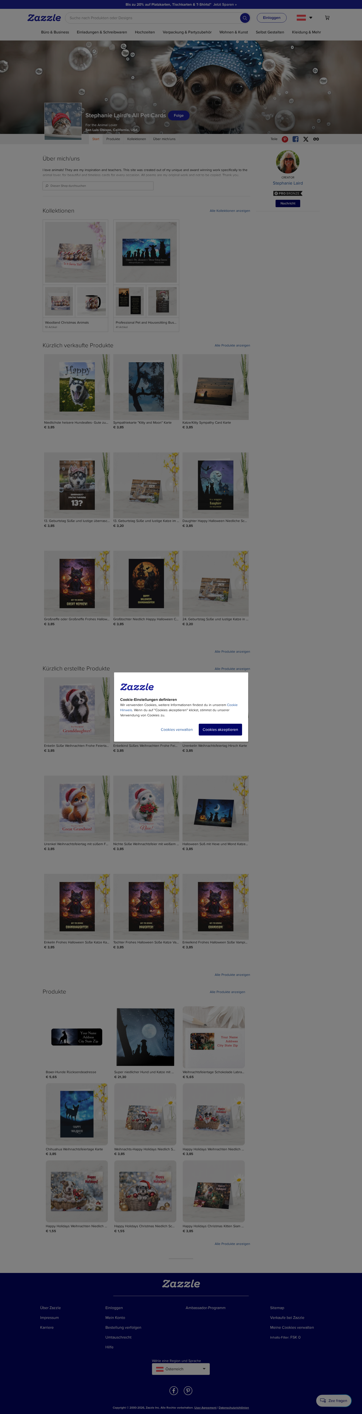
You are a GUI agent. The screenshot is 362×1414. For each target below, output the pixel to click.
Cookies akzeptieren (220, 729)
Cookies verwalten (177, 729)
